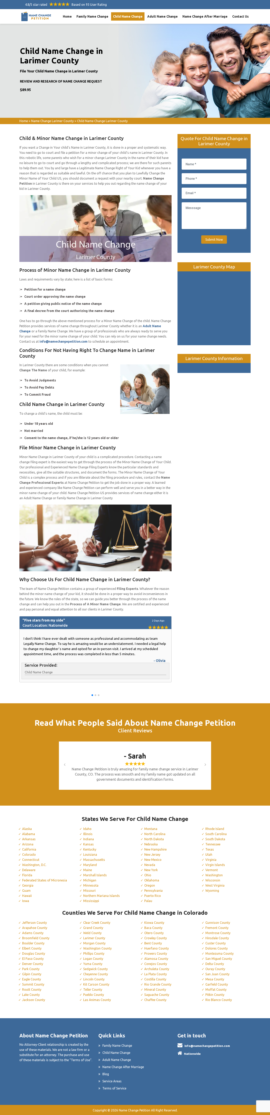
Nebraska (151, 844)
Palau (148, 901)
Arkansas (29, 839)
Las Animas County (97, 1000)
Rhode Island (214, 829)
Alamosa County (156, 958)
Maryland (90, 865)
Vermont (211, 870)
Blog (105, 1074)
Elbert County (32, 948)
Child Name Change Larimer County (102, 121)
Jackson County (33, 1000)
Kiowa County (154, 922)
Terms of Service (114, 1088)
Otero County (154, 933)
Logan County (93, 958)
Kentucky (89, 849)
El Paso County (33, 958)
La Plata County (155, 974)
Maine (87, 870)
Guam (26, 890)
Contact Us (240, 16)
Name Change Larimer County (52, 121)
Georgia (27, 885)
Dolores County (216, 948)
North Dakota (154, 839)
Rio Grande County (157, 984)
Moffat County (216, 989)
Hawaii (27, 895)
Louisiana (90, 854)
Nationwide (192, 1053)
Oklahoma (151, 880)
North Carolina (154, 834)
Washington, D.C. (34, 865)
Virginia (210, 859)
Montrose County (217, 933)
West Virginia (215, 885)
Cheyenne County (95, 974)
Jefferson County (34, 922)
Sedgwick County (95, 969)
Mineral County (155, 989)
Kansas (88, 844)
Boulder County (33, 943)
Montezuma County (219, 953)
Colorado (29, 854)
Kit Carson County (96, 984)
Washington (214, 875)
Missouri (89, 890)
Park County (31, 969)
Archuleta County (156, 969)
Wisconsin (212, 880)
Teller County (92, 989)
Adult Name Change (162, 16)
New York (151, 870)
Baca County (153, 928)
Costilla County (155, 979)
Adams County (32, 933)
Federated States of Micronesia (44, 880)
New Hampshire (155, 849)
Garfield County (216, 984)
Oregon (149, 885)
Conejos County (155, 964)
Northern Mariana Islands (101, 895)
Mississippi (91, 901)
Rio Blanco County (218, 1000)
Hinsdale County (217, 938)
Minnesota (90, 885)
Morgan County (94, 943)
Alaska (27, 829)
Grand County (93, 928)
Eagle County (31, 979)
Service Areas (112, 1081)
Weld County (92, 933)
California (29, 849)
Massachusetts (94, 859)
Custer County (215, 943)
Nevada (149, 865)
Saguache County (156, 994)
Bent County (153, 943)
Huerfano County (156, 948)
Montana (150, 829)
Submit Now (214, 239)
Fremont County (216, 928)
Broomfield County (35, 938)
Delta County (214, 964)
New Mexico (152, 859)
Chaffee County (155, 1000)
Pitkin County (214, 994)
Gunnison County (217, 922)
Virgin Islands (215, 865)
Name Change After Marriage (205, 16)
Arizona (27, 844)
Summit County (33, 984)
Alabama (28, 834)
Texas (209, 849)
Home (67, 16)
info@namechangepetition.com (207, 1046)
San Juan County (217, 974)
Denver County (32, 964)
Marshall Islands (95, 875)
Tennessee (212, 844)
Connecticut (30, 859)
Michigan (89, 880)
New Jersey (152, 854)
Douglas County (33, 953)
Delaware (28, 870)
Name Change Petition (134, 1110)
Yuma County (92, 964)
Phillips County (93, 953)
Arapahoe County (34, 928)
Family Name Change (92, 16)
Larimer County (94, 938)
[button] (92, 695)
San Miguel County (218, 958)
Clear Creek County (96, 922)
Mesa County (214, 979)
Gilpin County (31, 974)
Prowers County (155, 953)
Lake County (31, 994)
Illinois (88, 834)
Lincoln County (94, 979)
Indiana (88, 839)
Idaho (87, 829)
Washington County (97, 948)
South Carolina (216, 834)
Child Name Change (128, 16)
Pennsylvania (153, 890)
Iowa (25, 901)
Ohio (147, 875)
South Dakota (215, 839)
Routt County (31, 989)
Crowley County (155, 938)
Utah (208, 854)
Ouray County (215, 969)
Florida (27, 875)
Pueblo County (93, 994)
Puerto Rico (152, 895)
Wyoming (212, 890)
